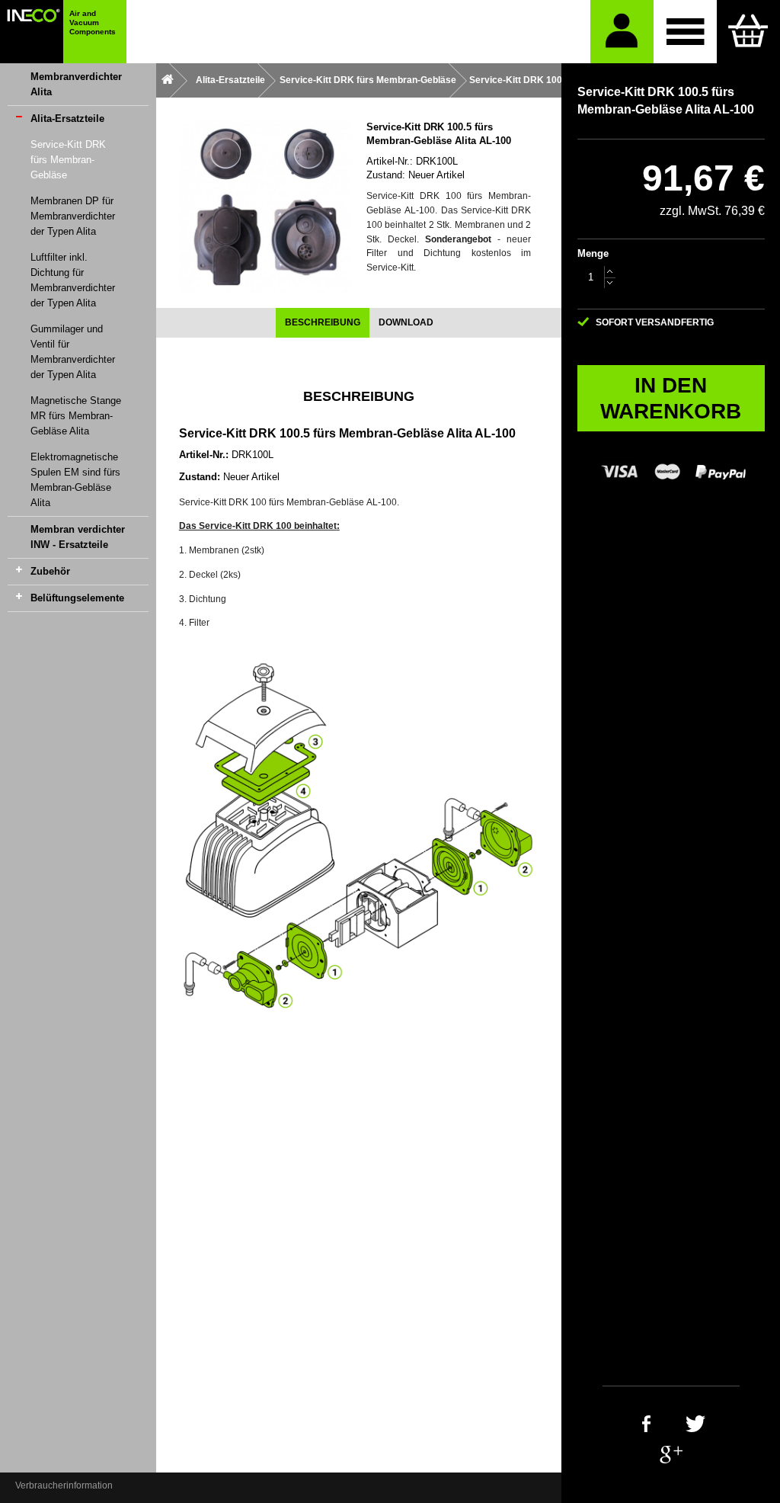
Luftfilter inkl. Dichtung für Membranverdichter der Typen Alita (72, 280)
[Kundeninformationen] (622, 31)
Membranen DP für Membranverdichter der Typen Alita (72, 216)
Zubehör (50, 571)
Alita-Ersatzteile (67, 118)
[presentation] (322, 323)
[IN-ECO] (31, 31)
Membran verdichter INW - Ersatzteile (77, 537)
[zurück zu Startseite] (167, 80)
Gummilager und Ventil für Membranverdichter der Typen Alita (72, 351)
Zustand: (385, 175)
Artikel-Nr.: (389, 161)
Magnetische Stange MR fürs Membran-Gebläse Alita (75, 416)
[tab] (322, 323)
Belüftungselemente (77, 598)
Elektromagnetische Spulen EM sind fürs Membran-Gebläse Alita (75, 479)
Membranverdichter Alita (76, 84)
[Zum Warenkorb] (748, 31)
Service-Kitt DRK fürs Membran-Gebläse (68, 160)
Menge (593, 253)
